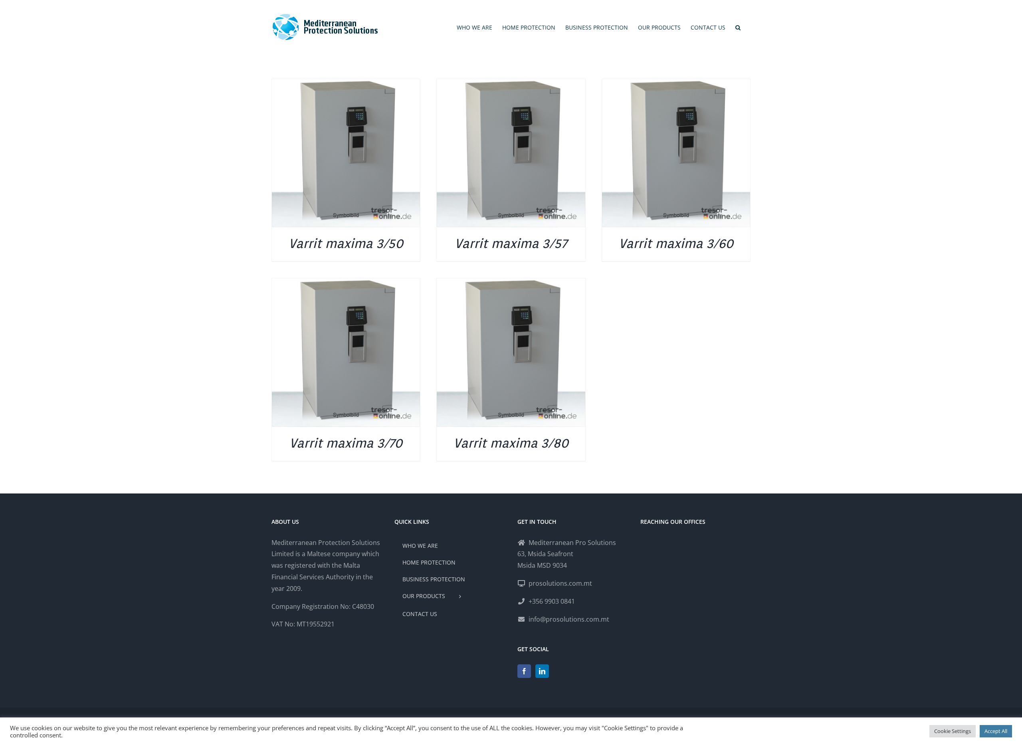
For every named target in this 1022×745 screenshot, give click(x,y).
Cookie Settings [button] (952, 731)
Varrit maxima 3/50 (346, 243)
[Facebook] (524, 671)
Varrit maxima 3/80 (511, 443)
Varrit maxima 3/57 (511, 243)
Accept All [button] (995, 731)
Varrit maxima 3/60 (676, 243)
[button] (738, 27)
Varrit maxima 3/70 (345, 443)
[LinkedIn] (542, 671)
